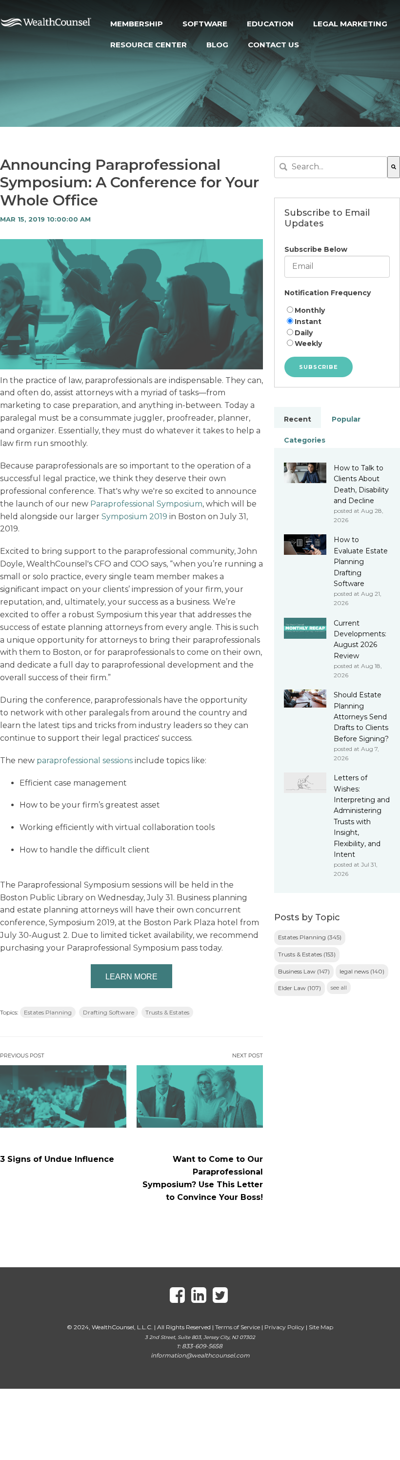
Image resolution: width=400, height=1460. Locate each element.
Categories (304, 440)
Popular (346, 419)
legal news (362, 971)
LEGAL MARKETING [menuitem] (350, 23)
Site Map (321, 1327)
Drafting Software (108, 1012)
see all (339, 987)
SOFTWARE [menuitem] (204, 23)
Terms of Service (237, 1327)
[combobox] (330, 167)
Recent (297, 419)
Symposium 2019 (134, 516)
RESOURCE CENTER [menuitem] (148, 44)
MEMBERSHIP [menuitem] (136, 23)
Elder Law (299, 988)
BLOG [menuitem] (217, 44)
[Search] (393, 167)
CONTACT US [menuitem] (273, 44)
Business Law (304, 971)
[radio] (337, 310)
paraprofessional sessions (86, 760)
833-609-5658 (202, 1346)
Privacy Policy (284, 1327)
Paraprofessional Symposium (146, 503)
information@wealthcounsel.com (200, 1355)
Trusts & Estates (167, 1012)
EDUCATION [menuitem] (270, 23)
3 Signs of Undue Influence (57, 1159)
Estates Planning (48, 1012)
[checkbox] (337, 327)
